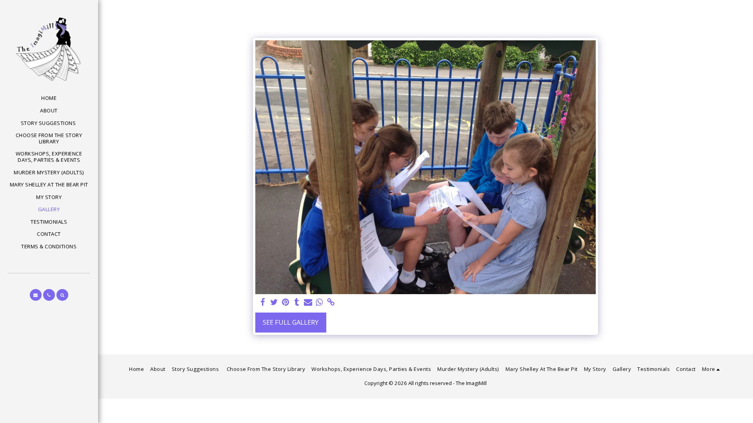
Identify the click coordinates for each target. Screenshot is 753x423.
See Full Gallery (290, 322)
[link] (331, 302)
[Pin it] (285, 302)
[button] (36, 295)
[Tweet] (274, 302)
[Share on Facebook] (263, 302)
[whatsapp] (319, 302)
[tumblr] (297, 302)
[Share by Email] (308, 302)
